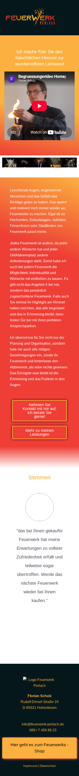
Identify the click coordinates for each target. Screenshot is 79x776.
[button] (6, 166)
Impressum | (31, 765)
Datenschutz (48, 765)
